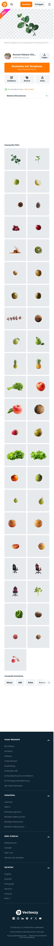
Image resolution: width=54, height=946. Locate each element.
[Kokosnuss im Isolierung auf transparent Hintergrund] (15, 499)
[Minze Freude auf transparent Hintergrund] (15, 180)
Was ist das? (29, 89)
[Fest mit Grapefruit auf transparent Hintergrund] (15, 932)
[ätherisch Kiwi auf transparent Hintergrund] (15, 363)
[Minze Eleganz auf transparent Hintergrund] (15, 158)
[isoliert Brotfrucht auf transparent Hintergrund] (15, 818)
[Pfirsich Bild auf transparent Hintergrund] (15, 658)
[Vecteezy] (4, 4)
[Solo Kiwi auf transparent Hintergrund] (15, 385)
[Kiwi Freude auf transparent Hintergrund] (15, 431)
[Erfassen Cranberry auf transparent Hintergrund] (15, 317)
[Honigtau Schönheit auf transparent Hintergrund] (15, 203)
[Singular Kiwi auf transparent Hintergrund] (15, 408)
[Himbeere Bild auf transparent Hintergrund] (15, 704)
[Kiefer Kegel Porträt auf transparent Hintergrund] (15, 271)
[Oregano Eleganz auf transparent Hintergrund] (15, 476)
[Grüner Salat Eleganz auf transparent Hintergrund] (15, 749)
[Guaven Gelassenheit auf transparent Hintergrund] (15, 545)
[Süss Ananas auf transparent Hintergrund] (15, 567)
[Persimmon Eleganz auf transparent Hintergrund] (15, 795)
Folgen (44, 57)
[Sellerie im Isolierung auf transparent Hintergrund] (15, 613)
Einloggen (39, 4)
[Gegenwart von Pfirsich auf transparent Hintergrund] (15, 636)
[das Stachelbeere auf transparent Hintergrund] (15, 841)
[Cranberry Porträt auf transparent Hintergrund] (15, 294)
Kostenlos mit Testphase (27, 67)
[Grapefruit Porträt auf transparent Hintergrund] (15, 909)
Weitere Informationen (16, 94)
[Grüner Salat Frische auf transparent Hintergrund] (15, 772)
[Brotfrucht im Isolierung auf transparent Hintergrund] (15, 727)
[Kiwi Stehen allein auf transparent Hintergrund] (15, 454)
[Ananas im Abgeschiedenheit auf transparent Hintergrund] (15, 590)
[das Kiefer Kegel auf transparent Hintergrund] (15, 249)
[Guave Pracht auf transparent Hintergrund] (15, 522)
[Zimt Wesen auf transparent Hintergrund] (15, 340)
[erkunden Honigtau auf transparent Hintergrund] (15, 226)
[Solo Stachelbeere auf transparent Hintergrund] (15, 863)
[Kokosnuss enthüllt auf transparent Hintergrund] (15, 681)
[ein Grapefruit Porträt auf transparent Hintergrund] (15, 886)
